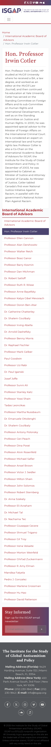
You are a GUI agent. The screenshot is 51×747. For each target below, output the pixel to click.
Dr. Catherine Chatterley (19, 311)
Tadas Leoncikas (14, 405)
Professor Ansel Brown (18, 465)
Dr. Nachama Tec (15, 519)
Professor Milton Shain (18, 478)
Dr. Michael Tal (13, 512)
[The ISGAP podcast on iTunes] (30, 712)
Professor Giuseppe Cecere (21, 525)
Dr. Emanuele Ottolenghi (20, 418)
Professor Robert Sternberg (21, 492)
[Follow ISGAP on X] (16, 704)
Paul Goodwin (13, 358)
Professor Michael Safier (19, 458)
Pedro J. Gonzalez (15, 579)
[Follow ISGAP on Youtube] (42, 704)
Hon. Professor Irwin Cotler (20, 231)
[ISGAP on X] (27, 2)
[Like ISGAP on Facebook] (7, 704)
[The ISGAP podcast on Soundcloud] (21, 712)
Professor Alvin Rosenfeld (20, 452)
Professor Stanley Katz (18, 392)
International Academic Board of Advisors (24, 222)
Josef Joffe (11, 378)
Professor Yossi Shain (17, 398)
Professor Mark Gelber (18, 351)
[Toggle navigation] (9, 19)
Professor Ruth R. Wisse (19, 284)
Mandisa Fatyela (14, 572)
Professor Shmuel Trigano (20, 532)
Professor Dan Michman (19, 271)
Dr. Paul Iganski (14, 371)
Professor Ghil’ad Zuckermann (23, 559)
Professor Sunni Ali (16, 385)
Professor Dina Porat (17, 445)
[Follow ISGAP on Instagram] (25, 704)
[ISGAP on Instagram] (31, 2)
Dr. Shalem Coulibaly (17, 318)
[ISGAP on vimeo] (34, 2)
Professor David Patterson (20, 599)
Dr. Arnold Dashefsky (17, 331)
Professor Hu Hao (15, 592)
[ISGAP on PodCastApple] (44, 2)
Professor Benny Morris (18, 338)
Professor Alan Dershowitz (20, 244)
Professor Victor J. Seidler (20, 472)
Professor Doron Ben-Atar (20, 304)
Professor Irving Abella (18, 325)
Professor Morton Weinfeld (21, 552)
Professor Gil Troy (15, 539)
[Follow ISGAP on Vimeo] (34, 704)
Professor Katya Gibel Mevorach (24, 298)
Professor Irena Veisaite (19, 545)
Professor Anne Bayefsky (20, 291)
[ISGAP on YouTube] (36, 2)
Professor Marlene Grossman (22, 585)
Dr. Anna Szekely (15, 499)
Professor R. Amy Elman (19, 565)
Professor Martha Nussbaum (22, 412)
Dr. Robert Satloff (15, 278)
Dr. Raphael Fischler (16, 345)
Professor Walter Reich (18, 251)
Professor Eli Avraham (18, 505)
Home (6, 32)
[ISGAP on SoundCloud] (40, 2)
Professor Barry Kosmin (19, 264)
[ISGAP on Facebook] (25, 2)
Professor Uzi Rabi (15, 365)
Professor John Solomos (19, 485)
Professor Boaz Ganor (17, 258)
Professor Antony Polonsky (21, 432)
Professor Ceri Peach (17, 438)
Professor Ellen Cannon (19, 238)
